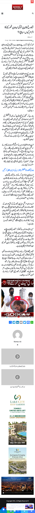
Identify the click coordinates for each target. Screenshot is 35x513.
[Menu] (2, 14)
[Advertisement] (17, 16)
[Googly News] (17, 7)
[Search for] (33, 14)
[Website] (17, 345)
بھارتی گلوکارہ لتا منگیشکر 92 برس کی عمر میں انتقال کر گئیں (18, 170)
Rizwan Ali (17, 342)
